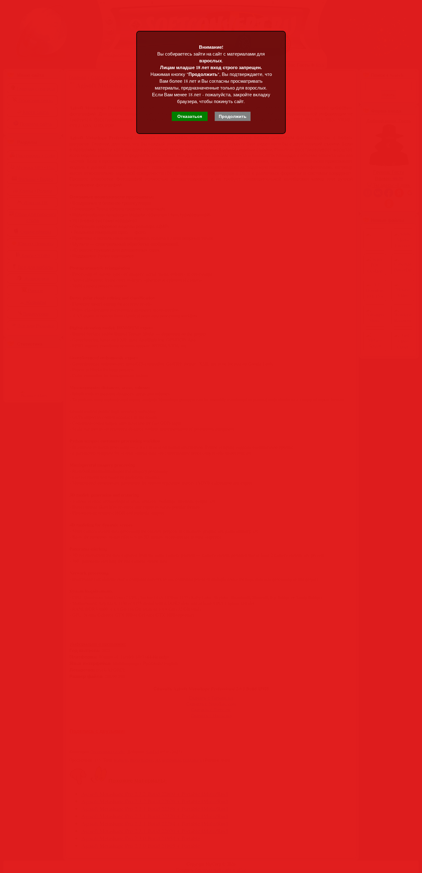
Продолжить (233, 116)
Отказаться (189, 116)
